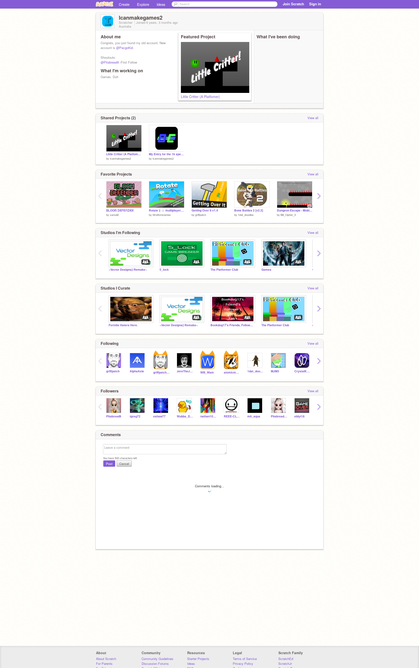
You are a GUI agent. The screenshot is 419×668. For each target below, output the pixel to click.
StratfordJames (162, 215)
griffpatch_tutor (161, 372)
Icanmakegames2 (120, 158)
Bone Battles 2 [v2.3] (248, 210)
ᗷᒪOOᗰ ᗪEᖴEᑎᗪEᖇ (120, 210)
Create (124, 4)
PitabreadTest (279, 416)
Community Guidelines (157, 658)
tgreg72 (135, 416)
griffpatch (200, 215)
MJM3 (275, 371)
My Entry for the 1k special (166, 154)
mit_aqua (253, 416)
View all (312, 117)
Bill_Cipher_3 (288, 215)
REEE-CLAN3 (232, 416)
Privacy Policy (243, 663)
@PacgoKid (124, 47)
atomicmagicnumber (232, 372)
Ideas (161, 4)
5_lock (164, 270)
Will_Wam (207, 372)
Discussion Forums (155, 663)
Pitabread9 (113, 416)
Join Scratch (293, 4)
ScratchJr (285, 663)
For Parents (104, 663)
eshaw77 (159, 416)
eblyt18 (299, 416)
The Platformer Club (224, 270)
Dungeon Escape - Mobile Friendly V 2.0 (294, 210)
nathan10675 (208, 416)
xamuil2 (114, 215)
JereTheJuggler (185, 371)
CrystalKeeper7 (302, 371)
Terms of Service (245, 658)
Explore (143, 4)
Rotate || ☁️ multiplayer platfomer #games (166, 210)
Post (109, 463)
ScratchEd (285, 658)
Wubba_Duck (185, 416)
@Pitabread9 (110, 62)
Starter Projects (198, 658)
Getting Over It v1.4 (205, 210)
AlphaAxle (137, 371)
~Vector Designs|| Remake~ (128, 270)
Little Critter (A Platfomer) (200, 96)
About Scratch (106, 658)
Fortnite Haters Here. (123, 325)
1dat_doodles (246, 215)
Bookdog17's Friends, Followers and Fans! (232, 325)
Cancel (124, 463)
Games (266, 270)
